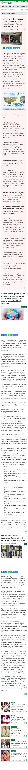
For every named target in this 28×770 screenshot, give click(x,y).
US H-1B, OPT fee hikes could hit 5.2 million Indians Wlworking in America (18, 719)
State (14, 6)
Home (3, 6)
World (11, 6)
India (7, 6)
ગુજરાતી (25, 1)
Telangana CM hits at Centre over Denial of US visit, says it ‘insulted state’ (19, 743)
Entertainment (24, 6)
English (20, 1)
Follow (17, 48)
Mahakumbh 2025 (5, 9)
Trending (21, 9)
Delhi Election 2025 (14, 9)
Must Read (12, 13)
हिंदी (15, 1)
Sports (18, 6)
